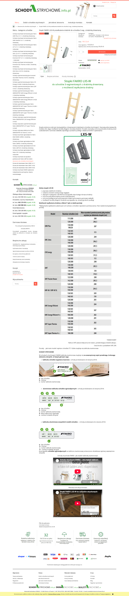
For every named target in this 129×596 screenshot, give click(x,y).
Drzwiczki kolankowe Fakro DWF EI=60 (24, 168)
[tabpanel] (77, 304)
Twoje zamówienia (17, 576)
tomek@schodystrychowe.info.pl (96, 591)
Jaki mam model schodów (45, 581)
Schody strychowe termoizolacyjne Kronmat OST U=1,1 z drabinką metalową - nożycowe (25, 58)
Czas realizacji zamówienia (71, 581)
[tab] (42, 76)
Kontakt (92, 578)
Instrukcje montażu (44, 583)
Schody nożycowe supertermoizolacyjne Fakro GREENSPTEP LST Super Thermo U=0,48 (24, 126)
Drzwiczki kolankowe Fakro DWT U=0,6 (24, 165)
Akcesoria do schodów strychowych (23, 161)
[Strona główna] (42, 8)
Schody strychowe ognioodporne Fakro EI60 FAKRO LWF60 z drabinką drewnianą (24, 137)
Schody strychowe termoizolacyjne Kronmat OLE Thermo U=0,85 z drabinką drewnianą (24, 64)
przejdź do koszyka (18, 274)
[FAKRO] (85, 65)
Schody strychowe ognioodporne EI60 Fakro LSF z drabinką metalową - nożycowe (24, 152)
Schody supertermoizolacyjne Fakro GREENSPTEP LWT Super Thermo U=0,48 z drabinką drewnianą (25, 106)
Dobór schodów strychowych (46, 576)
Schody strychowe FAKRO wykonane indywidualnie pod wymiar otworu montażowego (23, 172)
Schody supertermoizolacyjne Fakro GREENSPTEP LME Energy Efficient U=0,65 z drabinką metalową (25, 100)
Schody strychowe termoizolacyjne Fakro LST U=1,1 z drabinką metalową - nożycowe (24, 47)
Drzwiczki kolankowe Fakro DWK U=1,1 (24, 163)
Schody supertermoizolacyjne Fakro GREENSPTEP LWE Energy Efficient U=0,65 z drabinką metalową (25, 93)
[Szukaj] (114, 16)
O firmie (92, 576)
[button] (103, 60)
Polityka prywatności (18, 583)
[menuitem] (17, 22)
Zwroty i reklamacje (18, 578)
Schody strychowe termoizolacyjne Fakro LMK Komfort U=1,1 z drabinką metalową (24, 40)
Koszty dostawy (68, 578)
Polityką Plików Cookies (54, 594)
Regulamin (15, 581)
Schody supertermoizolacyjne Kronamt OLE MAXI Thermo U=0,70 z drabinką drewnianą (24, 78)
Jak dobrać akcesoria (44, 578)
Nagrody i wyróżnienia (96, 583)
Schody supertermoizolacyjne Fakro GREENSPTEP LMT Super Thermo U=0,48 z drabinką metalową (25, 113)
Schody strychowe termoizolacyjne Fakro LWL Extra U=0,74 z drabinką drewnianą (24, 71)
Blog (91, 581)
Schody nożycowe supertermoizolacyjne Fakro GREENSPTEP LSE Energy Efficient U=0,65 (24, 119)
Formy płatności (68, 576)
